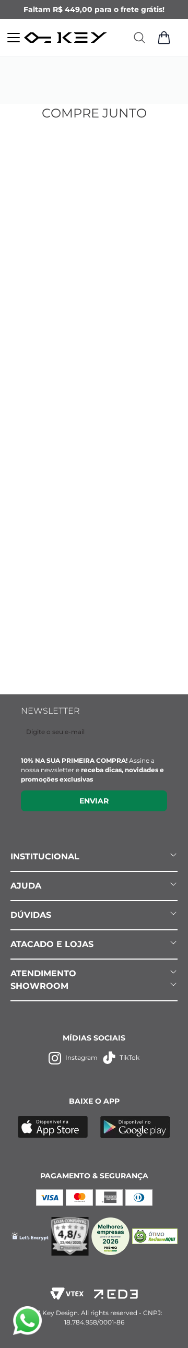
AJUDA (25, 886)
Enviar (94, 801)
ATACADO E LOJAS (51, 944)
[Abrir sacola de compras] (164, 37)
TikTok (129, 1057)
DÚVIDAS (30, 915)
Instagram (81, 1057)
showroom (39, 986)
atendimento (43, 973)
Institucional (44, 856)
